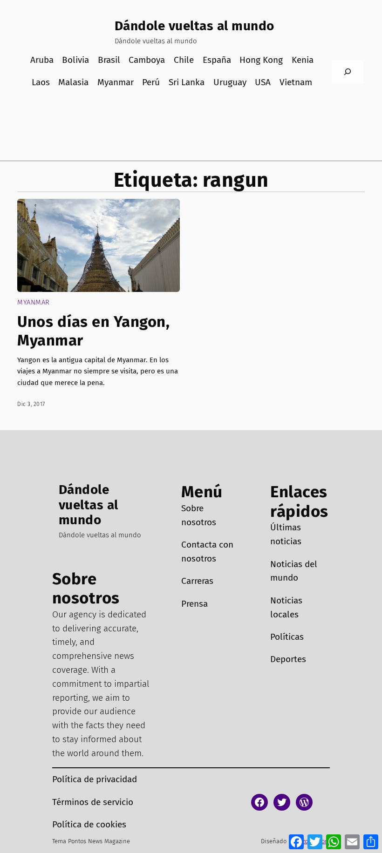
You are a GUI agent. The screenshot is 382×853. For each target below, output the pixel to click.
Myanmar (33, 302)
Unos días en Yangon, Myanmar (93, 331)
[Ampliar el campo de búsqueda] (347, 72)
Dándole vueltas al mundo (194, 26)
